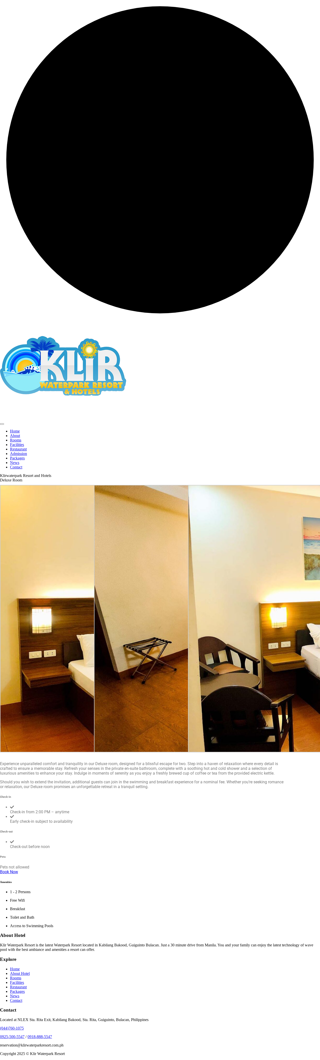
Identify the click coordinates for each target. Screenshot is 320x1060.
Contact (16, 467)
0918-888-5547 (40, 1037)
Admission (18, 453)
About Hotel (20, 973)
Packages (17, 458)
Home (15, 431)
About (15, 435)
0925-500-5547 (12, 1037)
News (14, 462)
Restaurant (18, 449)
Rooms (15, 440)
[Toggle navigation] (2, 424)
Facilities (17, 444)
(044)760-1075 (12, 1028)
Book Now (9, 871)
